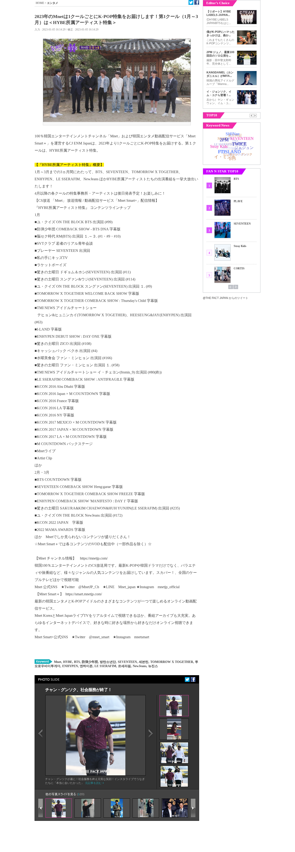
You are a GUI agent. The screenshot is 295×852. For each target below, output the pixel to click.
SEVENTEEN (127, 662)
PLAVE (238, 201)
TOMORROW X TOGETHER (171, 662)
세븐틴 (143, 662)
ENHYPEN (69, 666)
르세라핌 (124, 666)
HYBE (67, 662)
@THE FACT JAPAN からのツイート (225, 298)
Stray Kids (240, 246)
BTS (76, 662)
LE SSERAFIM (105, 666)
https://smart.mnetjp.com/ (83, 594)
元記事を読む (93, 783)
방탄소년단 (107, 662)
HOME (40, 3)
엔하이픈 (86, 666)
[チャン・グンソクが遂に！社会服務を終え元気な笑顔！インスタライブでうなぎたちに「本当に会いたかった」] (95, 774)
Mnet (57, 662)
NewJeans (139, 666)
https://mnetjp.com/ (94, 558)
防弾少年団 (89, 662)
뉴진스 (152, 666)
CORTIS (239, 268)
